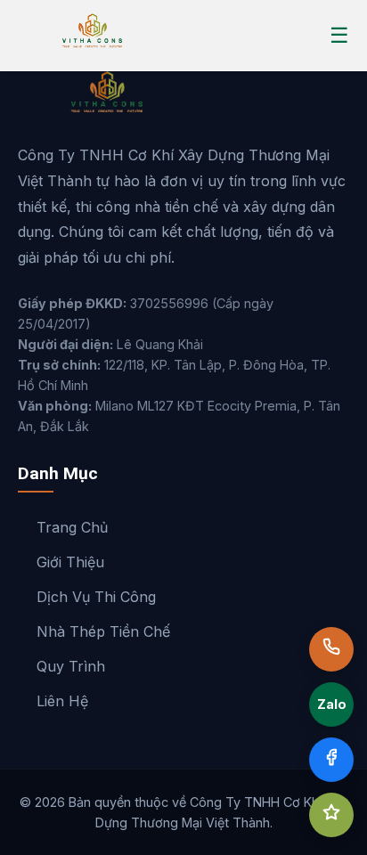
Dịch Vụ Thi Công (96, 597)
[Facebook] (331, 759)
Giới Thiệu (70, 562)
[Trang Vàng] (331, 815)
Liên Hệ (62, 701)
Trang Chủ (72, 527)
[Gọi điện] (331, 649)
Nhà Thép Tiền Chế (103, 631)
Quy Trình (71, 666)
